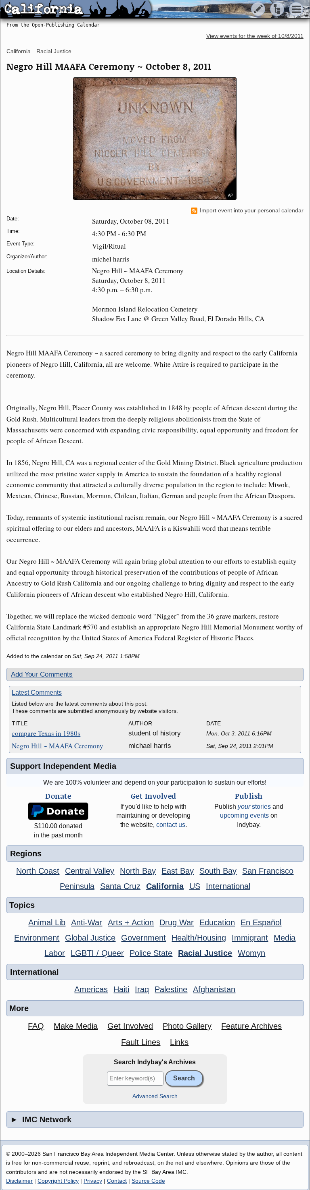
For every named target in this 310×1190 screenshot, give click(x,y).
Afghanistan (214, 989)
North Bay (138, 870)
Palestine (171, 989)
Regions (26, 853)
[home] (75, 9)
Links (179, 1042)
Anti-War (86, 922)
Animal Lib (46, 922)
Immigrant (250, 937)
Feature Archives (251, 1026)
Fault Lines (140, 1042)
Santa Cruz (120, 886)
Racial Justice (53, 51)
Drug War (176, 922)
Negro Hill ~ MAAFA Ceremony (57, 745)
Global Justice (90, 937)
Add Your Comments (42, 674)
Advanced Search (155, 1096)
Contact (117, 1181)
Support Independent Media (63, 766)
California (18, 51)
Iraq (142, 989)
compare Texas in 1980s (46, 733)
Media (284, 937)
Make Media (76, 1026)
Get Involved (130, 1026)
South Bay (218, 870)
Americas (91, 989)
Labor (54, 953)
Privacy (93, 1181)
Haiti (121, 989)
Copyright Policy (58, 1181)
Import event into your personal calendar (252, 211)
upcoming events (244, 815)
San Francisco (267, 870)
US (194, 886)
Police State (151, 953)
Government (143, 937)
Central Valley (89, 870)
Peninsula (77, 886)
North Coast (37, 870)
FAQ (36, 1026)
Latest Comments (37, 692)
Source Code (148, 1181)
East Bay (177, 870)
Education (217, 922)
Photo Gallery (187, 1026)
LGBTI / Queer (97, 953)
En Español (261, 922)
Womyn (251, 953)
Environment (36, 937)
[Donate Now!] (58, 811)
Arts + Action (131, 922)
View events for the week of (255, 36)
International (228, 886)
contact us (170, 824)
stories (254, 806)
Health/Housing (199, 937)
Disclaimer (19, 1181)
